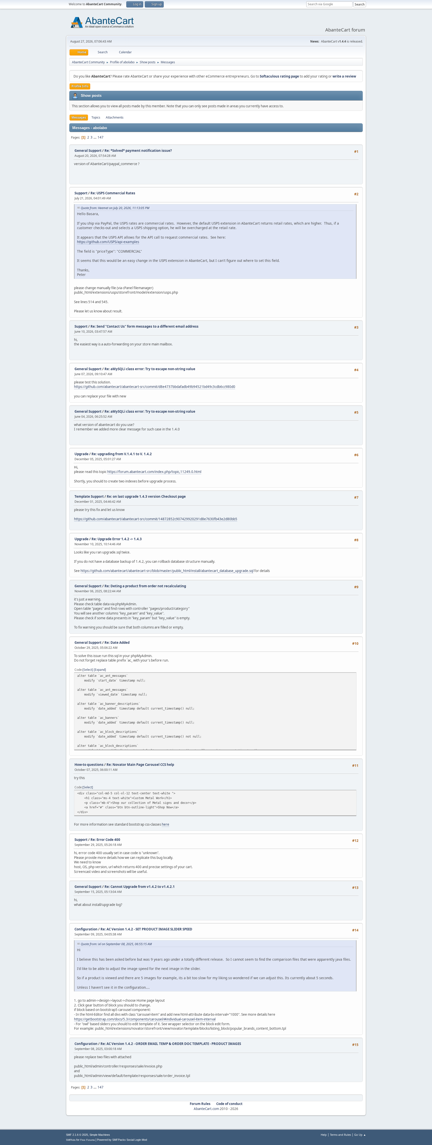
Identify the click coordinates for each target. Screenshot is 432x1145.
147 (101, 137)
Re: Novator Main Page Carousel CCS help (140, 764)
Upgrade (81, 454)
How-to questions (89, 764)
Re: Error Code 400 (105, 839)
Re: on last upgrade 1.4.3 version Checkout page (146, 496)
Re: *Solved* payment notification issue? (138, 150)
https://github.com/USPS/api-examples (108, 241)
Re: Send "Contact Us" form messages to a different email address (144, 326)
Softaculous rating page (279, 76)
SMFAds (71, 1139)
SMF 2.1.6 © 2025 (77, 1134)
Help (324, 1134)
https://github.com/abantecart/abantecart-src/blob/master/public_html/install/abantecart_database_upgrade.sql (167, 570)
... (95, 137)
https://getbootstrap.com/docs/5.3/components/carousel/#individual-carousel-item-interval (145, 1019)
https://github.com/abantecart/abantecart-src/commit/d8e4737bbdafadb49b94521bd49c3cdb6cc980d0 (154, 386)
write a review (344, 76)
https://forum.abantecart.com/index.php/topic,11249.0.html (154, 471)
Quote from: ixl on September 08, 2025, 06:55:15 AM (116, 944)
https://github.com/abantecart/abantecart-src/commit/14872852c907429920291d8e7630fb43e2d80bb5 (155, 519)
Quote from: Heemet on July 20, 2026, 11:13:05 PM (115, 208)
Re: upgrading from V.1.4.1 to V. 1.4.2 (122, 454)
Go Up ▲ (360, 1134)
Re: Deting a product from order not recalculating (145, 586)
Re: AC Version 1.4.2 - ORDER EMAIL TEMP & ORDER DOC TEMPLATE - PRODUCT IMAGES (170, 1043)
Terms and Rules (340, 1134)
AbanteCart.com (206, 1108)
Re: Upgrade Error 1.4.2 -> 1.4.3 (117, 539)
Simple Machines (100, 1134)
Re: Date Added (117, 642)
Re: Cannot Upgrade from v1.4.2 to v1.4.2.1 (139, 886)
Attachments (115, 117)
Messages (79, 117)
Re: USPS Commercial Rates (112, 193)
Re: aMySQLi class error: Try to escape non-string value (149, 369)
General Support (88, 150)
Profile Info (80, 86)
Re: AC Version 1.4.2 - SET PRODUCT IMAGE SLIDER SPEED (146, 929)
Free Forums (87, 1139)
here (165, 824)
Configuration (86, 929)
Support (81, 193)
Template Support (89, 496)
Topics (96, 117)
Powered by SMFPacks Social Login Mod (122, 1139)
